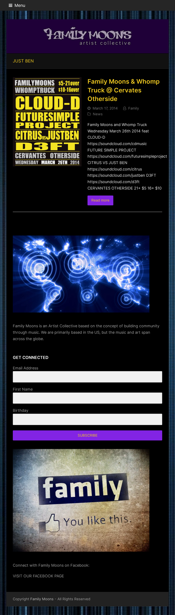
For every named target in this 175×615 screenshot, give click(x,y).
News (98, 114)
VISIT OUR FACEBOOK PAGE (38, 576)
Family (133, 108)
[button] (17, 5)
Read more (100, 200)
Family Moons (42, 599)
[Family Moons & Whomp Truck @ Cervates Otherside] (47, 121)
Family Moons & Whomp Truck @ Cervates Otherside (124, 90)
